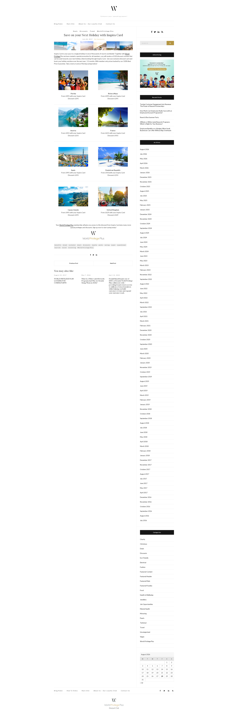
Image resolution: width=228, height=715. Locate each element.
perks (101, 245)
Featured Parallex (146, 586)
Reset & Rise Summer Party (149, 117)
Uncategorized (145, 632)
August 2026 (144, 149)
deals (79, 245)
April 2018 (143, 442)
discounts (86, 245)
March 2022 (144, 302)
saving (107, 245)
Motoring (143, 614)
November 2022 (146, 275)
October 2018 (145, 414)
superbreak (121, 245)
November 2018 (146, 409)
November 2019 (146, 367)
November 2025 (146, 182)
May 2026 (143, 159)
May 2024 (143, 247)
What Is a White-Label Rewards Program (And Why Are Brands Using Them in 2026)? (92, 281)
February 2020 (145, 358)
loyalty (94, 245)
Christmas (143, 544)
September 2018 (146, 418)
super (113, 245)
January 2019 (145, 404)
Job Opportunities (146, 604)
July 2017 (143, 479)
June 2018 (143, 432)
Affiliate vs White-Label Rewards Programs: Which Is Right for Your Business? (155, 123)
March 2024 (144, 251)
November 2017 (146, 465)
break (65, 245)
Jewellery (143, 600)
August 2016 (144, 516)
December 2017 (145, 460)
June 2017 (143, 483)
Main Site (71, 24)
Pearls (142, 618)
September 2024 (146, 228)
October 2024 (145, 224)
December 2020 (145, 330)
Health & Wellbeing (146, 595)
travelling (72, 247)
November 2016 (146, 502)
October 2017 (145, 469)
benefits (58, 245)
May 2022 (143, 293)
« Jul (141, 683)
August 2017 (144, 474)
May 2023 (143, 261)
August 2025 (144, 191)
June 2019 (143, 386)
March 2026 (144, 168)
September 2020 (146, 344)
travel (64, 247)
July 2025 (143, 196)
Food (142, 590)
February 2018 (145, 451)
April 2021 (143, 316)
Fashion (142, 567)
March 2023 (144, 265)
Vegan (142, 637)
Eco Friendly (144, 558)
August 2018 (144, 423)
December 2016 (145, 497)
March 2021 (144, 321)
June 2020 (143, 349)
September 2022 (146, 279)
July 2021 (143, 312)
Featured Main (145, 581)
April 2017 (143, 493)
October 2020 (145, 339)
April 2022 (143, 298)
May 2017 (143, 488)
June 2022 (143, 288)
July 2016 (143, 520)
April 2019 (143, 391)
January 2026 (145, 173)
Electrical (143, 562)
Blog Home (58, 24)
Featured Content (146, 572)
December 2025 (145, 177)
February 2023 (145, 270)
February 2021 (145, 326)
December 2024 (145, 214)
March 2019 (144, 395)
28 (162, 676)
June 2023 (143, 256)
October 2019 (145, 372)
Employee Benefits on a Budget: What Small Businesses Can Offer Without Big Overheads (155, 129)
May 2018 (143, 437)
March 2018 (144, 446)
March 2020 (144, 353)
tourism (58, 247)
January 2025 (145, 210)
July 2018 (143, 428)
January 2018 (145, 455)
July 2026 (143, 154)
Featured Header (146, 576)
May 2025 (143, 200)
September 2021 (146, 307)
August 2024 (144, 233)
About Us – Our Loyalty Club (90, 24)
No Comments (99, 39)
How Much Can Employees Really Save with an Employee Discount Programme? (156, 112)
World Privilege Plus (105, 31)
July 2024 (143, 237)
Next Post (113, 263)
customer (72, 245)
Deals (75, 31)
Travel (92, 31)
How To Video (72, 690)
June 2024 (143, 242)
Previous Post (73, 263)
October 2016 (145, 506)
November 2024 (146, 219)
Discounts (84, 31)
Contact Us (110, 24)
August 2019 (144, 381)
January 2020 (145, 363)
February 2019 (145, 400)
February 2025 (145, 205)
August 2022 (144, 284)
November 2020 (146, 335)
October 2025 (145, 186)
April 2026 (143, 163)
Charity (142, 539)
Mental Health (145, 609)
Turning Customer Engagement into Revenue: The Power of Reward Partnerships (155, 105)
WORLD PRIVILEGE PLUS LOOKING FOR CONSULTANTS (64, 281)
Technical (143, 623)
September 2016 (146, 511)
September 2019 (146, 377)
